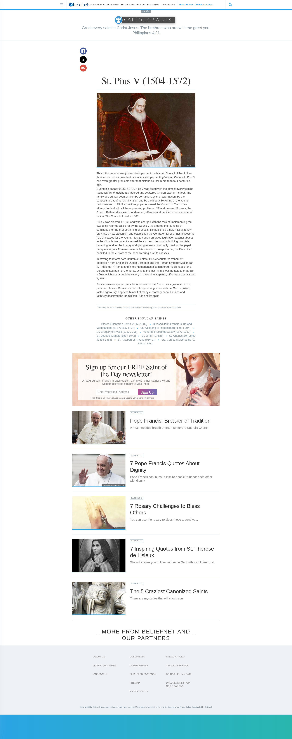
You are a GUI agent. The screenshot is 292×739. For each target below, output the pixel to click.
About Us (99, 656)
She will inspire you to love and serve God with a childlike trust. (172, 562)
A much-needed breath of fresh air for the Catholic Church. (169, 427)
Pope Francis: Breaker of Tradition (170, 421)
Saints (146, 11)
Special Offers (204, 4)
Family (168, 4)
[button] (230, 4)
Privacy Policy (175, 656)
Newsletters (186, 4)
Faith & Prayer (111, 4)
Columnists (137, 656)
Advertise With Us (104, 665)
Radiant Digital (139, 691)
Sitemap (135, 683)
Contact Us (100, 674)
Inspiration (95, 4)
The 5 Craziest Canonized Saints (169, 591)
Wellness (131, 4)
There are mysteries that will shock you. (157, 598)
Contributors (139, 665)
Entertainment (151, 4)
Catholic (136, 413)
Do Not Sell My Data (178, 674)
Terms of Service (177, 665)
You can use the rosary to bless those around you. (164, 519)
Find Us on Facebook (143, 674)
